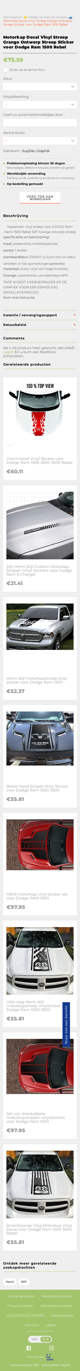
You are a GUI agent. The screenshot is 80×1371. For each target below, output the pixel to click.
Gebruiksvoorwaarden (56, 1306)
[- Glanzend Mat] (40, 104)
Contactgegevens (21, 1296)
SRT (24, 1282)
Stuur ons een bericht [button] (66, 1024)
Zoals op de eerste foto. (28, 70)
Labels (50, 1325)
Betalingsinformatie (57, 1296)
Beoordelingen (62, 1315)
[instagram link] (51, 1348)
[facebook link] (28, 1348)
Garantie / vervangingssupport (30, 315)
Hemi (10, 1282)
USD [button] (34, 1339)
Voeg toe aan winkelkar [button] (40, 198)
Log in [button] (8, 352)
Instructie (32, 1325)
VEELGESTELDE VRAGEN (25, 1315)
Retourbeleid (14, 325)
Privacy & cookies (20, 1306)
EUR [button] (46, 1339)
